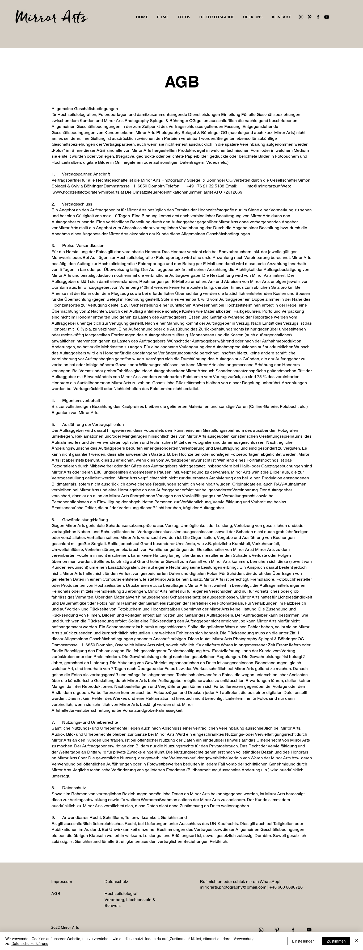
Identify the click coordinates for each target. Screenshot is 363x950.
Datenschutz (116, 881)
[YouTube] (327, 17)
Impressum (61, 881)
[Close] (356, 941)
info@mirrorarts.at (263, 186)
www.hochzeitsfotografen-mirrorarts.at (88, 192)
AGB (55, 893)
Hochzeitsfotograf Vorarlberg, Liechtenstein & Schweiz (129, 899)
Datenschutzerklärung (29, 943)
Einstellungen (303, 941)
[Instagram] (301, 17)
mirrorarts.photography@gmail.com (233, 887)
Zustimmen (336, 941)
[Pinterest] (310, 17)
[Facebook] (318, 17)
